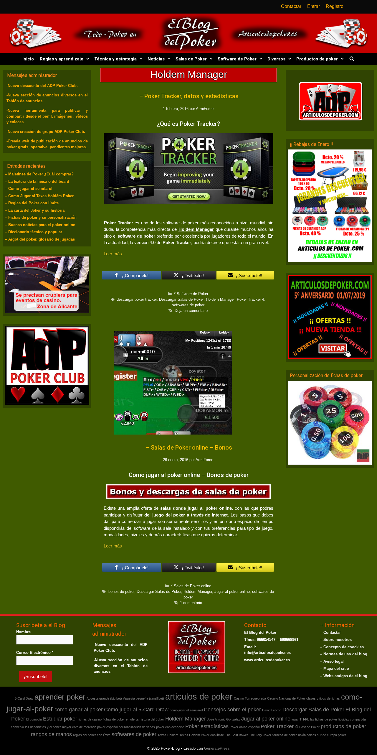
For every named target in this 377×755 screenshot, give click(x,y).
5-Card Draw (24, 698)
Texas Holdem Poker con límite (201, 735)
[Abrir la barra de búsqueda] (351, 59)
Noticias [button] (156, 59)
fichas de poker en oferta (120, 719)
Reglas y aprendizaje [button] (61, 59)
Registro (334, 6)
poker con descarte (170, 727)
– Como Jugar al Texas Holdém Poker (39, 196)
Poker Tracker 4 (250, 299)
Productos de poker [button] (317, 59)
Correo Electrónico (34, 652)
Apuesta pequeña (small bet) (143, 698)
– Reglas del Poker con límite (32, 203)
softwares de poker (188, 305)
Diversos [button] (276, 59)
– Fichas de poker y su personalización (41, 217)
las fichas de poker (323, 719)
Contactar (291, 6)
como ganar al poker (78, 710)
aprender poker (59, 697)
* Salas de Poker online (191, 586)
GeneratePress (217, 748)
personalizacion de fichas (137, 727)
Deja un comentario (191, 310)
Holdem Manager (220, 299)
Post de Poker (309, 727)
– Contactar (330, 632)
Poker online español (244, 727)
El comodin (34, 719)
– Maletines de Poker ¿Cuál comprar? (39, 174)
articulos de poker (199, 696)
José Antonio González (223, 719)
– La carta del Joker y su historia (35, 210)
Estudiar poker (60, 719)
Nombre (23, 632)
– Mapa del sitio (334, 668)
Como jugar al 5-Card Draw (136, 710)
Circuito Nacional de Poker (286, 698)
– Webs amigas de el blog (343, 676)
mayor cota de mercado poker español (90, 727)
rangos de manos (51, 734)
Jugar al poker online (232, 591)
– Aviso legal (332, 661)
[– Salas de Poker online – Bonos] (173, 432)
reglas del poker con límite (91, 735)
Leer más (113, 253)
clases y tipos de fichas (323, 698)
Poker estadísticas (207, 726)
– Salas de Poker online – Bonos (188, 447)
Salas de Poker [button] (191, 59)
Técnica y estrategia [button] (115, 59)
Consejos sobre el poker (232, 710)
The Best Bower (236, 735)
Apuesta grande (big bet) (104, 698)
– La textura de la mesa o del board (37, 181)
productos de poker (343, 726)
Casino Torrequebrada (250, 698)
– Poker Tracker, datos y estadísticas (189, 96)
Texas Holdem (168, 735)
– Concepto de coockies (342, 647)
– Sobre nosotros (336, 639)
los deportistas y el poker (43, 727)
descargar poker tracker (137, 299)
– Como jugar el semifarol (28, 188)
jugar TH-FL (300, 719)
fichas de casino (90, 719)
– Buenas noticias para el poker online (40, 225)
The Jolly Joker (260, 735)
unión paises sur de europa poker (322, 735)
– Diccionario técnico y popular (33, 232)
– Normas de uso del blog (343, 654)
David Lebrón (271, 710)
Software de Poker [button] (237, 59)
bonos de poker (121, 591)
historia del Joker (152, 719)
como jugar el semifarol (186, 710)
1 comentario (191, 603)
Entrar (313, 6)
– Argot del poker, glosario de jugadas (40, 239)
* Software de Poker (191, 294)
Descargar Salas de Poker (181, 299)
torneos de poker (284, 735)
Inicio (28, 59)
